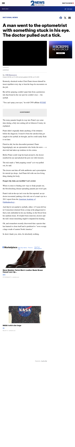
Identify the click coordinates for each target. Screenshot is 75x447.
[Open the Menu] (3, 3)
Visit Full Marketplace (38, 248)
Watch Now (67, 3)
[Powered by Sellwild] (44, 361)
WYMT (43, 102)
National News (10, 17)
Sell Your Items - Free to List (25, 248)
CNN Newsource (11, 75)
